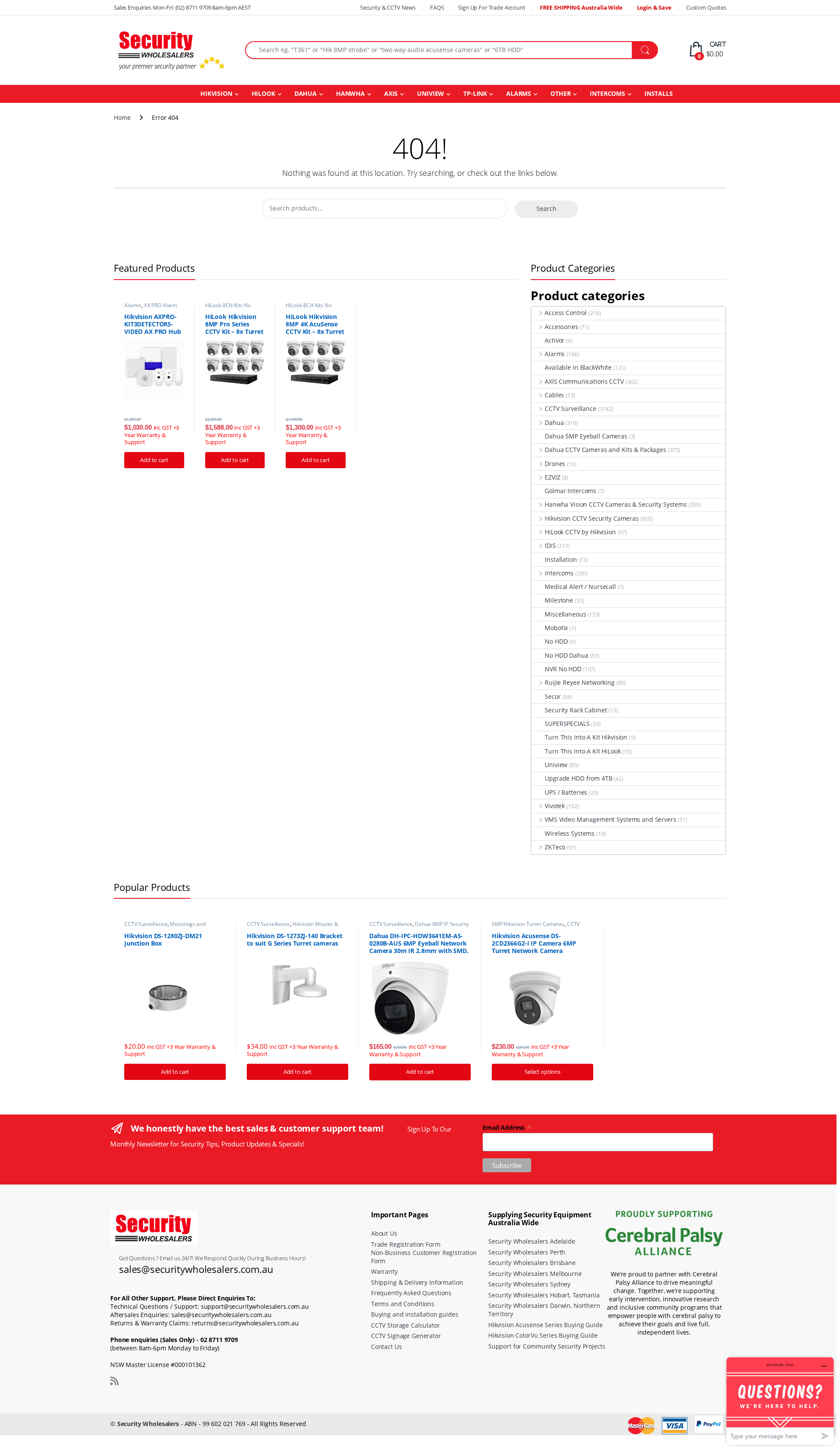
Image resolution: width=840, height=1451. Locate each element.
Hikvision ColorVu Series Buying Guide (543, 1335)
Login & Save (654, 7)
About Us (384, 1233)
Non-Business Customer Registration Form (424, 1256)
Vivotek (555, 806)
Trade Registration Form (406, 1244)
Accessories (561, 326)
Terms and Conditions (402, 1304)
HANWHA (350, 93)
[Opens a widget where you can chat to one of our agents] (780, 1401)
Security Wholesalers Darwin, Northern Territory (544, 1309)
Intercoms (559, 573)
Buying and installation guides (414, 1314)
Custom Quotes (706, 7)
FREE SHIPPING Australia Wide (581, 7)
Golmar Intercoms (570, 491)
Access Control (566, 312)
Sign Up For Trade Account (491, 7)
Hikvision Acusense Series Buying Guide (545, 1325)
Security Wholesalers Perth (526, 1252)
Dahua (554, 422)
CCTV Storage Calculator (405, 1325)
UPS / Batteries (566, 792)
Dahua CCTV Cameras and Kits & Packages (605, 449)
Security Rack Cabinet (576, 710)
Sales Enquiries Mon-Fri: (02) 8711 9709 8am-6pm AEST (182, 7)
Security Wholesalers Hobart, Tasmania (544, 1295)
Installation (561, 559)
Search (546, 208)
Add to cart (154, 460)
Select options (542, 1072)
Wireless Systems (570, 833)
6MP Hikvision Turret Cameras (528, 924)
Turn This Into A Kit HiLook (582, 751)
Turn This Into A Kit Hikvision (586, 737)
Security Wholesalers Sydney (529, 1284)
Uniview (556, 765)
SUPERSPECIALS (567, 723)
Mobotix (556, 628)
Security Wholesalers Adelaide (531, 1241)
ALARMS (518, 93)
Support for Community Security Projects (547, 1346)
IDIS (550, 545)
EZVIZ (552, 477)
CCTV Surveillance (570, 408)
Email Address (507, 1127)
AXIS (391, 93)
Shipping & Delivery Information (417, 1282)
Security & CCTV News (388, 7)
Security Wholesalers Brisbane (532, 1262)
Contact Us (386, 1346)
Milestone (559, 600)
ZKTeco (555, 847)
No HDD (556, 641)
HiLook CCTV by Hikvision (580, 532)
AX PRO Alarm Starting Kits (150, 308)
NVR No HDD (563, 669)
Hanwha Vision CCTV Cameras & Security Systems (616, 504)
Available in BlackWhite (578, 367)
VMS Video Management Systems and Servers (610, 819)
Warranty (384, 1271)
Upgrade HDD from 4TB (578, 778)
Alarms (132, 305)
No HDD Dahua (566, 655)
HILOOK (263, 93)
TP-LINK (475, 93)
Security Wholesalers (148, 1423)
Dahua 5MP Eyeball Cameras (586, 436)
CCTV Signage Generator (406, 1336)
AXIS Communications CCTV (584, 381)
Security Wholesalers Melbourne (535, 1273)
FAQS (437, 7)
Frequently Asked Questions (411, 1293)
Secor (552, 696)
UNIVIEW (430, 93)
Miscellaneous (565, 614)
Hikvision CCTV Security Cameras (592, 518)
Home (122, 117)
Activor (554, 340)
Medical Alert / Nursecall (580, 586)
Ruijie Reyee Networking (580, 682)
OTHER (560, 93)
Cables (554, 395)
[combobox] (438, 50)
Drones (555, 463)
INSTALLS (658, 93)
